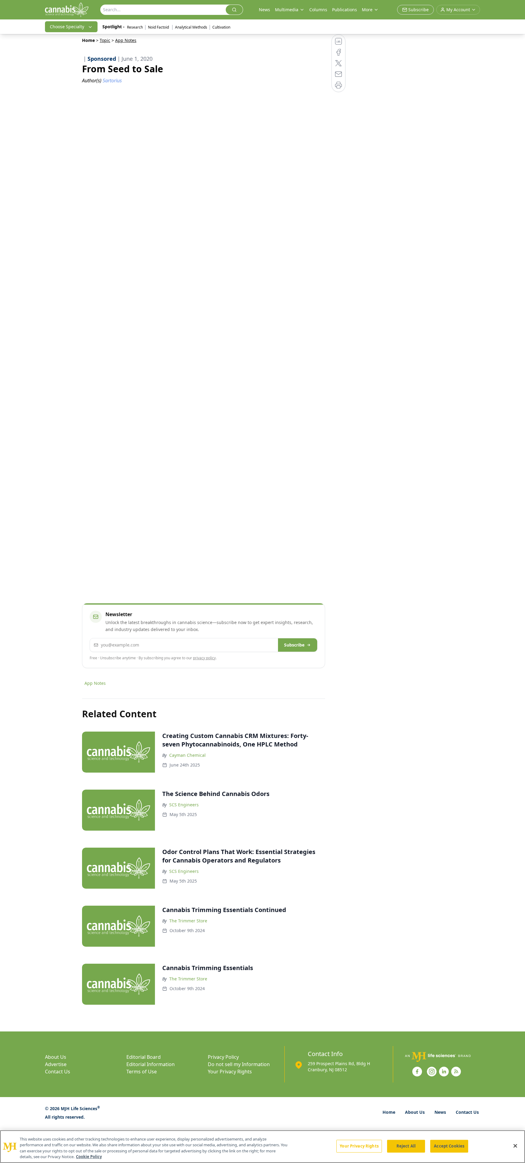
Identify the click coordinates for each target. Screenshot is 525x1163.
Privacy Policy (223, 1057)
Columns (318, 9)
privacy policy (204, 657)
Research (135, 27)
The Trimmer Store (188, 921)
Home (88, 40)
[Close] (515, 1145)
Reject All (406, 1146)
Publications (344, 9)
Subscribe (294, 645)
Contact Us (57, 1071)
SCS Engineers (184, 805)
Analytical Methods (191, 27)
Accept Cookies (449, 1146)
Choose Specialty (67, 26)
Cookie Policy (89, 1156)
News (264, 9)
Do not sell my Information (239, 1064)
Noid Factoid (159, 27)
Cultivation (221, 27)
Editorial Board (143, 1057)
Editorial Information (150, 1064)
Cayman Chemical (187, 755)
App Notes (95, 683)
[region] (262, 1146)
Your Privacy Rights (230, 1071)
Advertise (56, 1064)
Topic (105, 40)
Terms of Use (141, 1071)
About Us (55, 1057)
